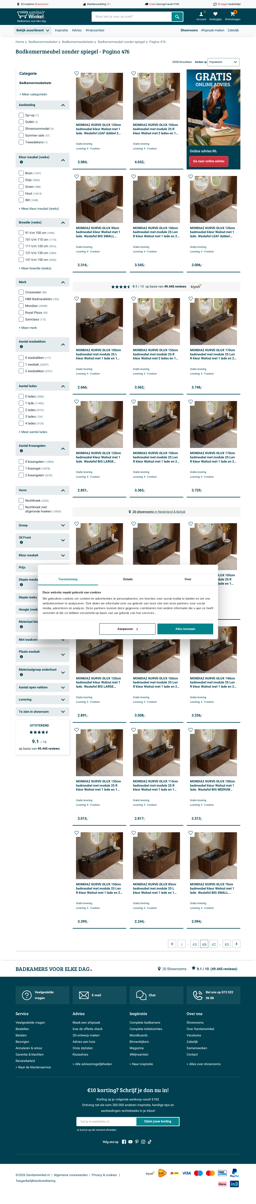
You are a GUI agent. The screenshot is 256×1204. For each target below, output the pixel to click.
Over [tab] (188, 579)
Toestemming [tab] (67, 579)
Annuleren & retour (29, 1048)
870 (227, 944)
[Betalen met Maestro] (198, 1173)
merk (28, 327)
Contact (192, 1054)
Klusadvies (80, 1054)
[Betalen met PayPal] (234, 1173)
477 (214, 944)
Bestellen (22, 1029)
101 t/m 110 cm (40, 239)
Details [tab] (128, 579)
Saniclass (35, 319)
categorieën (33, 94)
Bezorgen (22, 1041)
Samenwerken (197, 1048)
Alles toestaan (185, 629)
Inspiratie (61, 30)
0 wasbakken (38, 357)
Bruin (33, 173)
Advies (77, 30)
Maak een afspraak (86, 1022)
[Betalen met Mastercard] (210, 1173)
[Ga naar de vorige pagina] (172, 944)
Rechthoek (37, 500)
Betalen (21, 1035)
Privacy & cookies (105, 1175)
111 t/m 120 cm (40, 246)
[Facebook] (124, 1141)
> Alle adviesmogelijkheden (92, 1064)
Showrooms (189, 30)
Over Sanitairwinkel (200, 1029)
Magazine (137, 1048)
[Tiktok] (149, 1141)
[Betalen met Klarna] (222, 1184)
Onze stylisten (83, 1048)
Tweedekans (36, 142)
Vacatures (194, 1035)
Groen (33, 186)
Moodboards (139, 1035)
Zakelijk (233, 30)
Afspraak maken (212, 30)
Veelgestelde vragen (44, 995)
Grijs (32, 180)
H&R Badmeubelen (42, 299)
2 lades (34, 410)
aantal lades (33, 432)
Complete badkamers (145, 1022)
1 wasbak (37, 364)
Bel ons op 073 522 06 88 (219, 995)
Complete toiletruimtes (146, 1029)
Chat (152, 995)
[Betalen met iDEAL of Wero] (174, 1173)
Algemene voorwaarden (71, 1175)
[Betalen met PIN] (222, 1173)
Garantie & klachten (30, 1054)
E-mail (96, 995)
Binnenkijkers (139, 1041)
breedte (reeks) (35, 268)
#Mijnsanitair (139, 1054)
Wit (31, 200)
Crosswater (36, 292)
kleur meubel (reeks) (39, 208)
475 (195, 944)
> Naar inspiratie (141, 1064)
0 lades (34, 396)
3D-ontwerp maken (86, 1035)
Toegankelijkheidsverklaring (35, 1180)
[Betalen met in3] (234, 1184)
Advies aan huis (84, 1041)
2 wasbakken (38, 371)
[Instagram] (143, 1141)
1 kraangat (37, 468)
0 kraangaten (39, 461)
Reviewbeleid (25, 1061)
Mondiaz (36, 305)
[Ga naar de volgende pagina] (236, 944)
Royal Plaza (36, 312)
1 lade (34, 403)
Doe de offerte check (87, 1029)
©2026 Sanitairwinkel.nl (33, 1175)
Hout (33, 193)
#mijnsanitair (95, 30)
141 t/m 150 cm (40, 259)
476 (204, 944)
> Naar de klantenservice (33, 1067)
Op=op (32, 115)
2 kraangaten (38, 475)
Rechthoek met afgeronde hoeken (43, 509)
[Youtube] (130, 1141)
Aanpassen (125, 629)
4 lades (34, 423)
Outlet (31, 122)
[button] (77, 73)
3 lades (34, 416)
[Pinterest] (136, 1141)
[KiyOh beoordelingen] (150, 1173)
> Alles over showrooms (204, 1064)
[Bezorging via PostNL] (162, 1173)
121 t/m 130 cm (40, 253)
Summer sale (37, 135)
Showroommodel (39, 128)
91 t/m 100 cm (40, 232)
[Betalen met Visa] (186, 1173)
